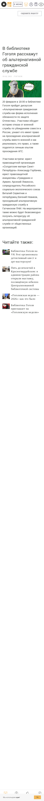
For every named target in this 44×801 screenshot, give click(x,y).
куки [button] (17, 797)
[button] (30, 13)
